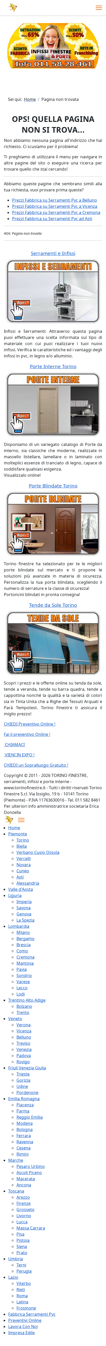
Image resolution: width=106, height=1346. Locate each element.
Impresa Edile (21, 1332)
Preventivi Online (24, 1320)
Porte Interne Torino (53, 366)
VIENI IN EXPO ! (19, 755)
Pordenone (27, 1092)
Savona (23, 908)
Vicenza (23, 1031)
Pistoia (23, 1240)
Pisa (20, 1234)
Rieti (20, 1289)
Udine (22, 1086)
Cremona (25, 957)
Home (14, 828)
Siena (21, 1246)
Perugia (24, 1271)
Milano (23, 932)
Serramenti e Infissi (53, 253)
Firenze (23, 1203)
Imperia (24, 901)
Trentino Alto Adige (27, 1000)
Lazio (13, 1277)
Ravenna (24, 1142)
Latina (22, 1302)
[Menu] (99, 7)
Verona (23, 1025)
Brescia (23, 945)
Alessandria (27, 883)
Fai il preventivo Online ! (27, 734)
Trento (22, 1012)
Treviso (23, 1043)
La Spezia (25, 920)
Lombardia (18, 926)
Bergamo (25, 938)
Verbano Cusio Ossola (37, 852)
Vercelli (23, 858)
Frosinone (26, 1308)
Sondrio (24, 975)
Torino (22, 840)
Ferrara (23, 1135)
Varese (23, 981)
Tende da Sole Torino (53, 605)
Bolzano (24, 1006)
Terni (21, 1265)
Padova (23, 1055)
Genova (23, 914)
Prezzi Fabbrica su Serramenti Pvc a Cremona (56, 212)
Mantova (25, 963)
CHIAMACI (14, 744)
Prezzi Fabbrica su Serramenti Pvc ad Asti (52, 218)
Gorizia (23, 1080)
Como (22, 951)
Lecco (22, 988)
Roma (22, 1296)
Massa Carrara (30, 1228)
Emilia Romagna (24, 1098)
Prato (21, 1252)
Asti (20, 877)
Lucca (22, 1222)
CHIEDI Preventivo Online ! (29, 724)
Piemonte (17, 834)
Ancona (23, 1185)
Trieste (23, 1074)
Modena (24, 1123)
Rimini (22, 1154)
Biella (21, 846)
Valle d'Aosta (20, 889)
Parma (22, 1111)
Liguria (15, 895)
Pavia (21, 969)
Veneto (15, 1018)
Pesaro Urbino (30, 1166)
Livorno (23, 1215)
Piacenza (25, 1105)
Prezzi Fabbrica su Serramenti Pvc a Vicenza (54, 206)
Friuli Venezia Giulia (27, 1068)
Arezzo (23, 1197)
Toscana (16, 1191)
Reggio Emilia (29, 1117)
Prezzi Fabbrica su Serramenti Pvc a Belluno (54, 200)
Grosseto (25, 1209)
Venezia (24, 1049)
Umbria (15, 1259)
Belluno (23, 1037)
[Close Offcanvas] (21, 820)
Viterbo (23, 1283)
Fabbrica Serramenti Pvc (32, 1314)
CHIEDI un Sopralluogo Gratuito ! (36, 765)
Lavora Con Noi (23, 1326)
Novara (23, 864)
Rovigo (23, 1062)
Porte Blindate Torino (53, 485)
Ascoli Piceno (29, 1172)
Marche (15, 1160)
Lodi (20, 994)
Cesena (23, 1148)
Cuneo (22, 871)
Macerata (25, 1179)
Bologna (24, 1129)
